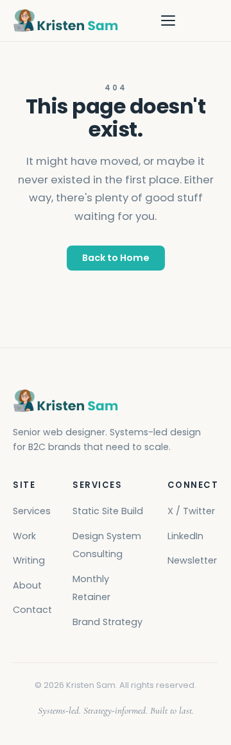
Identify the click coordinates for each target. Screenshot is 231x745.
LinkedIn (185, 536)
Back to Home (116, 257)
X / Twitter (191, 511)
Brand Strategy (107, 621)
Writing (29, 560)
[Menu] (168, 20)
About (27, 585)
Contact (32, 609)
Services (32, 511)
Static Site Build (108, 511)
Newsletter (192, 560)
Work (24, 536)
